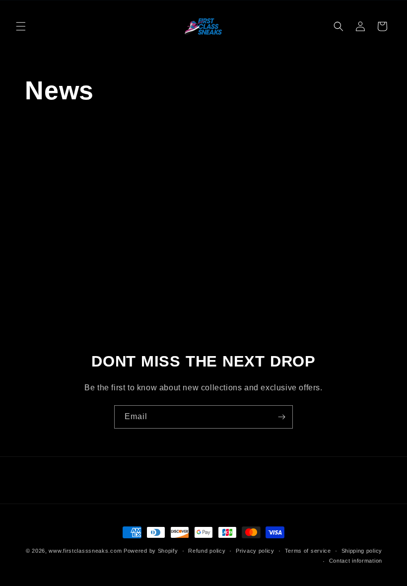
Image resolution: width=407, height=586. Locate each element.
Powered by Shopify (151, 551)
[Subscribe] (281, 417)
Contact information (355, 561)
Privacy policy (255, 551)
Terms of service (308, 551)
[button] (21, 26)
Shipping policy (362, 551)
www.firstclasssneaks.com (85, 551)
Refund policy (206, 551)
